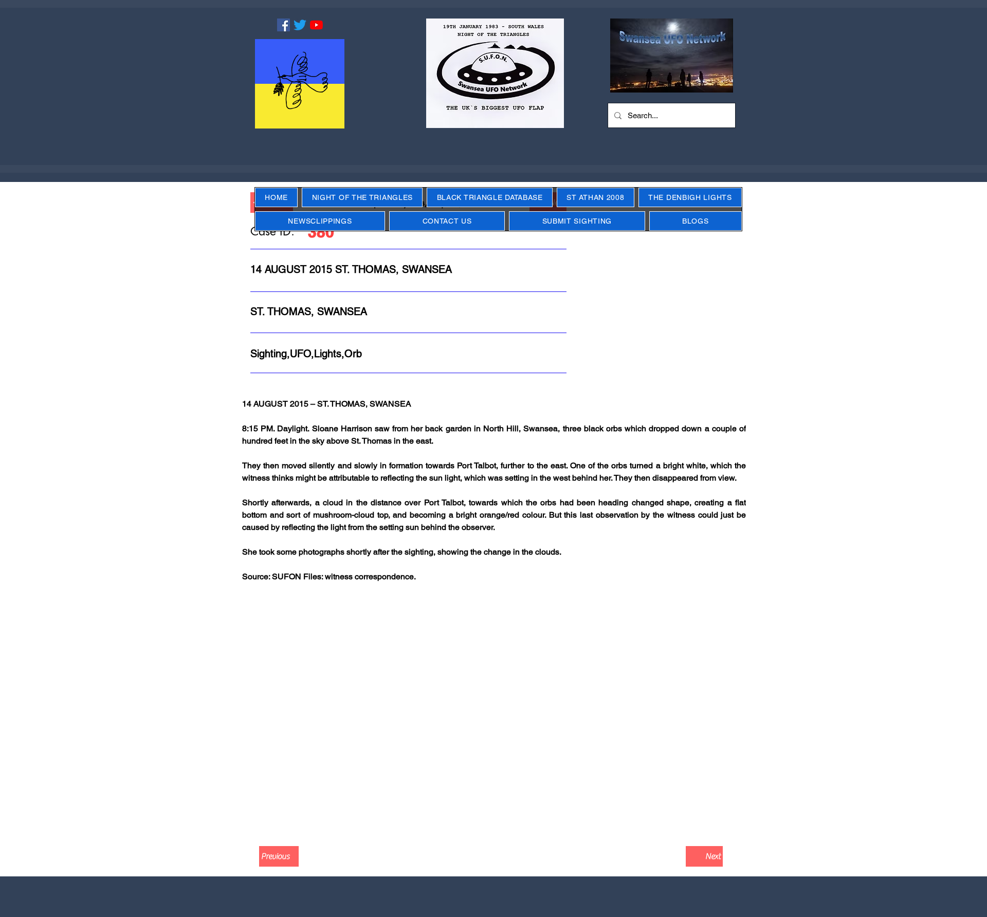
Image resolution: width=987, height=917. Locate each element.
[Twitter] (300, 25)
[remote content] (493, 712)
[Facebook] (283, 25)
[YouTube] (316, 25)
